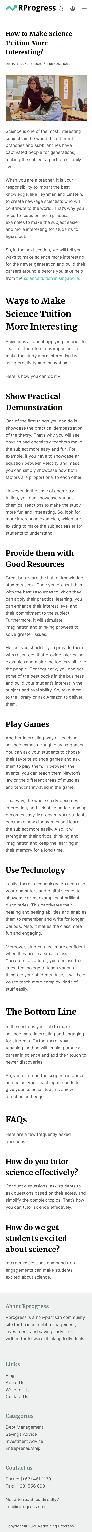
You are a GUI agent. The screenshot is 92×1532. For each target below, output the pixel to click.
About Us (15, 1382)
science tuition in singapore (51, 278)
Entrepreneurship (23, 1448)
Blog (10, 1375)
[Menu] (84, 8)
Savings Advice (21, 1434)
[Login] (72, 8)
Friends (53, 63)
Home (66, 63)
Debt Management (24, 1427)
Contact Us (17, 1396)
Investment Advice (24, 1441)
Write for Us (18, 1389)
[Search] (61, 8)
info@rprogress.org (25, 1506)
